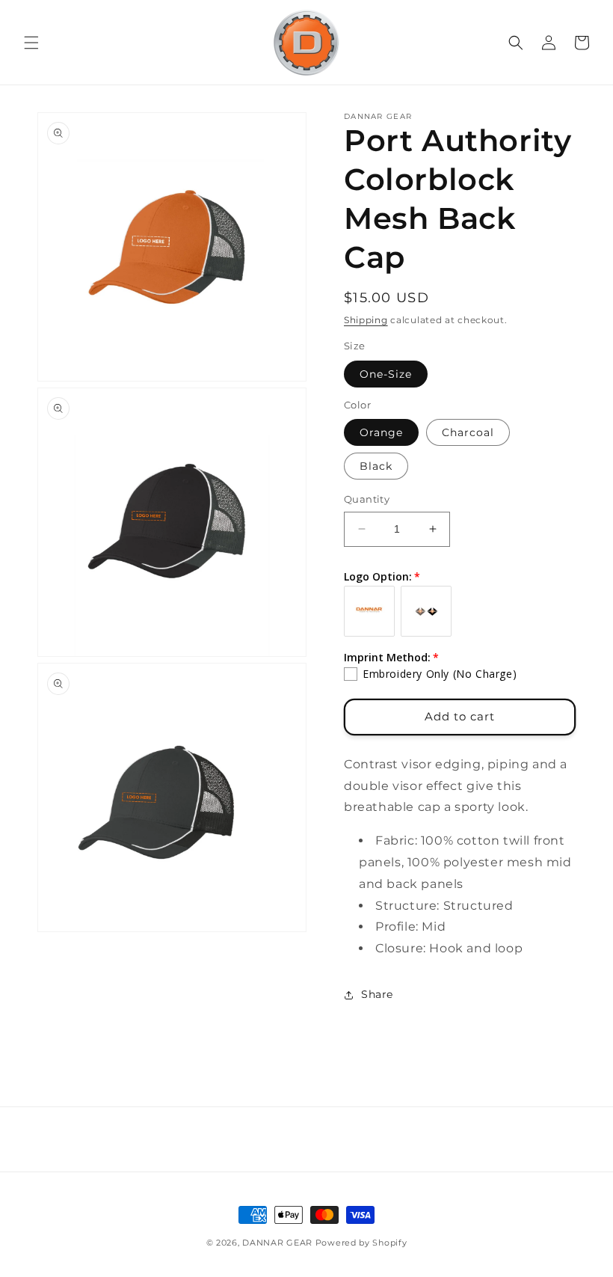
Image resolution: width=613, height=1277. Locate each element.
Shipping (366, 319)
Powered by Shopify (361, 1242)
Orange (381, 432)
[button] (31, 42)
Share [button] (377, 994)
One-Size (386, 374)
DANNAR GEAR (277, 1242)
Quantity (366, 499)
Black (376, 466)
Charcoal (468, 432)
